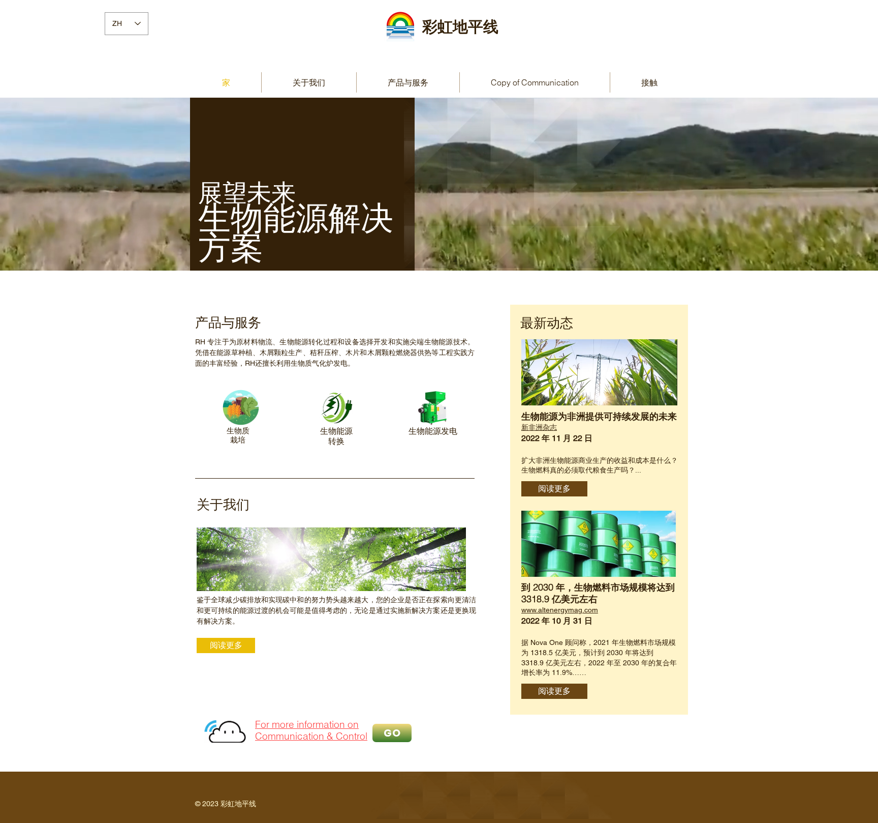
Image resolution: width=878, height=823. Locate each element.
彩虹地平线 (460, 27)
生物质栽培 (238, 435)
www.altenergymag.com (559, 610)
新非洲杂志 (539, 427)
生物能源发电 (433, 431)
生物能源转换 (336, 436)
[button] (408, 82)
